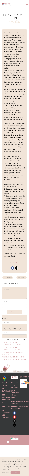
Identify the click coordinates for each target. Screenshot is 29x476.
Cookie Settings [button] (5, 472)
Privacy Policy (15, 438)
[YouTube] (14, 417)
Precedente (8, 278)
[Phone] (14, 425)
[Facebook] (12, 268)
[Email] (17, 268)
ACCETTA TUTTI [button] (15, 472)
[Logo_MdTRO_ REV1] (6, 2)
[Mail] (14, 421)
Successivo (21, 278)
